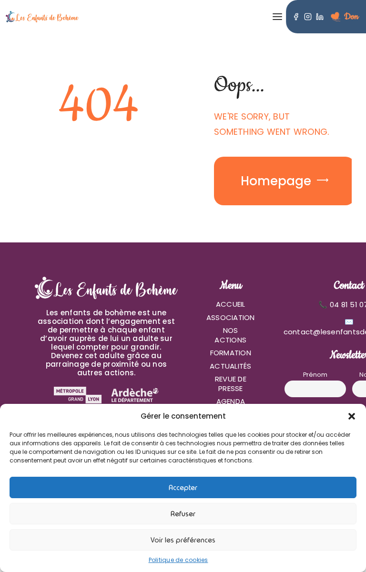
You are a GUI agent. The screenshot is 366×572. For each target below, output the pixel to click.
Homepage (276, 181)
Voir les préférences (183, 540)
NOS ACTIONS (230, 335)
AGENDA (230, 401)
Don (351, 16)
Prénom (315, 375)
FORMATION (230, 353)
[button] (351, 416)
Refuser (183, 514)
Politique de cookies (178, 560)
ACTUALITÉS (231, 366)
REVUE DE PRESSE (230, 383)
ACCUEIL (230, 304)
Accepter (183, 487)
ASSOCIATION (230, 317)
